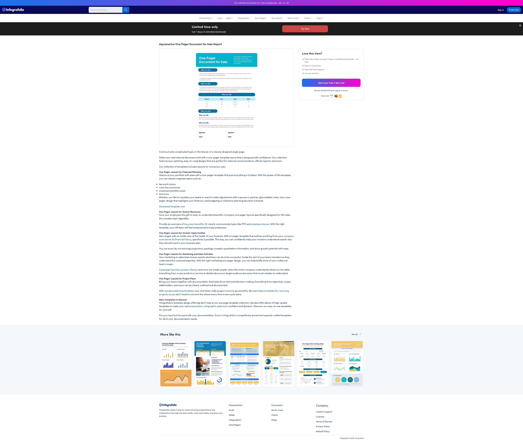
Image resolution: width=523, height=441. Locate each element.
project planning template (179, 290)
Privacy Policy (323, 426)
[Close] (520, 25)
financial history (183, 239)
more (225, 306)
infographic (210, 306)
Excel (220, 18)
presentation (196, 306)
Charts (307, 18)
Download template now (172, 206)
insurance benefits (194, 224)
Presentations (205, 18)
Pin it (170, 57)
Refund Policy (322, 431)
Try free (305, 28)
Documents (276, 18)
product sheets (189, 269)
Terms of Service (324, 421)
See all (355, 334)
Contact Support (324, 411)
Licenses (320, 416)
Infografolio (359, 438)
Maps (319, 18)
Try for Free (514, 9)
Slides (228, 18)
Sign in (501, 9)
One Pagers (260, 18)
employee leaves (260, 224)
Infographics (243, 18)
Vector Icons (293, 18)
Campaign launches (169, 269)
